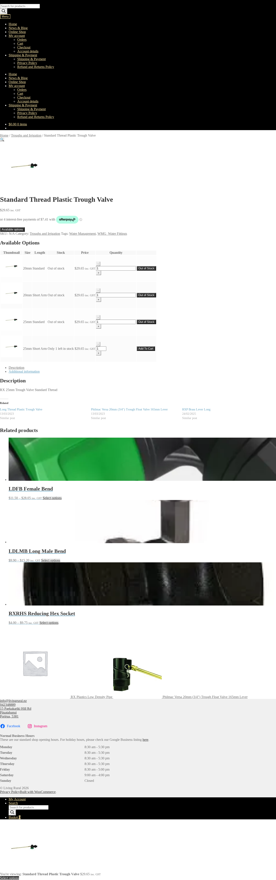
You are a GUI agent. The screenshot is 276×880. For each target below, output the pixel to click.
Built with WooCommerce (38, 792)
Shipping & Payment (23, 55)
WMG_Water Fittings (112, 233)
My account (17, 36)
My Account (17, 799)
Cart (20, 43)
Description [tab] (16, 367)
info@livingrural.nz (13, 701)
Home (13, 24)
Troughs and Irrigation (26, 135)
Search (13, 803)
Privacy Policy (27, 63)
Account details (27, 51)
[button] (2, 139)
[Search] (3, 11)
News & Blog (18, 28)
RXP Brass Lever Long (196, 409)
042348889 (8, 705)
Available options (12, 229)
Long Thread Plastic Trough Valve (21, 409)
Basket (14, 817)
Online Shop (17, 32)
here (145, 739)
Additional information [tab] (24, 371)
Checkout (23, 47)
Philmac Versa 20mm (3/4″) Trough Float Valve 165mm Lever (129, 409)
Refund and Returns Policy (35, 67)
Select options (52, 498)
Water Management (82, 233)
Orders (22, 39)
